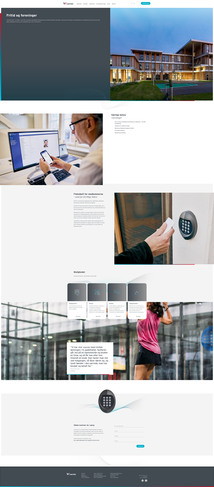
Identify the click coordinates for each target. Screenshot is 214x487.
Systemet (85, 3)
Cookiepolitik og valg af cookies (143, 475)
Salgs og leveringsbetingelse (143, 477)
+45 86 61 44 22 (100, 473)
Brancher (79, 3)
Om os (108, 3)
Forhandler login (146, 3)
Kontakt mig (140, 446)
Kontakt (114, 3)
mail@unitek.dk (99, 474)
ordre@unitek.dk (99, 477)
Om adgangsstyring (101, 3)
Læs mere (78, 316)
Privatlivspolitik (145, 476)
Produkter (92, 3)
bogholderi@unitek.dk (102, 476)
